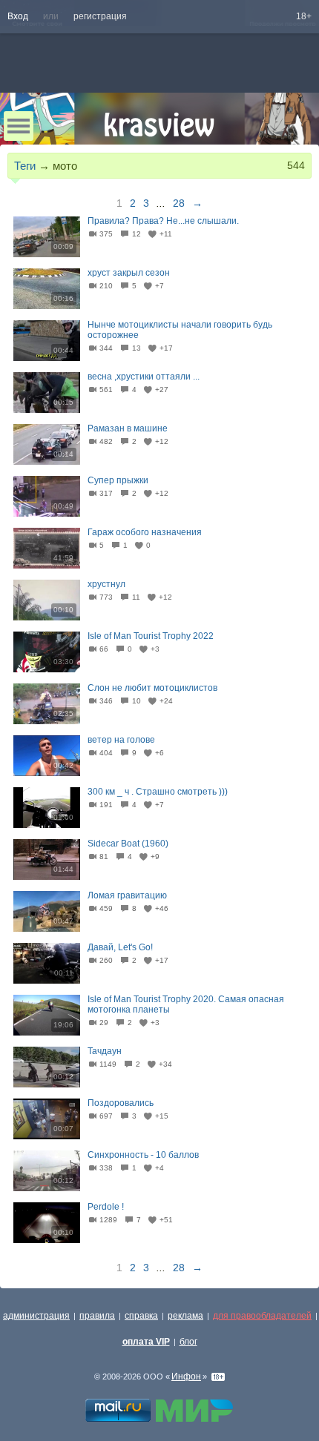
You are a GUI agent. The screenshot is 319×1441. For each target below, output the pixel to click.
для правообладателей (262, 1316)
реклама (185, 1316)
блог (188, 1341)
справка (141, 1316)
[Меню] (18, 126)
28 (179, 203)
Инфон (186, 1376)
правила (97, 1316)
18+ (304, 16)
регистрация (100, 16)
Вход (17, 16)
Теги (25, 165)
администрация (36, 1316)
